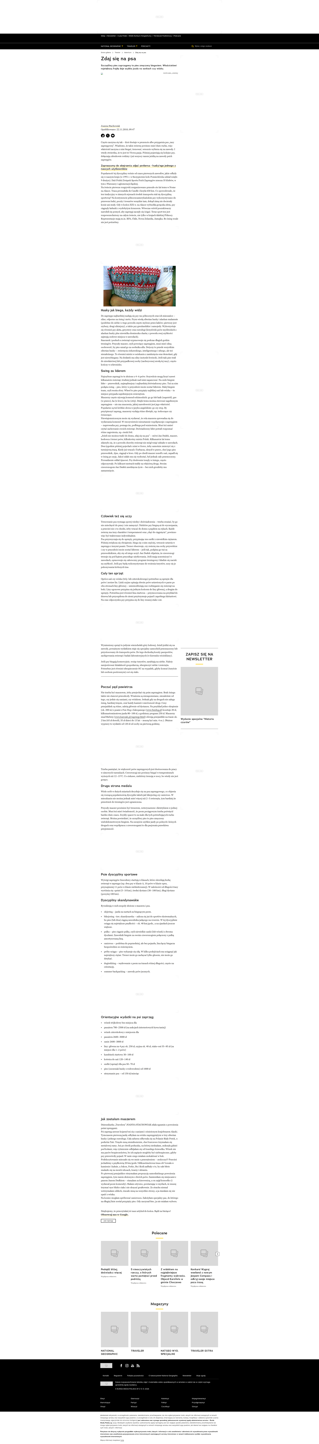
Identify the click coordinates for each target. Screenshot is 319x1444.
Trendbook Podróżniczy (162, 36)
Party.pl (134, 1402)
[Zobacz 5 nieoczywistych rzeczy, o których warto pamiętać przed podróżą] (144, 1253)
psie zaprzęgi (108, 1221)
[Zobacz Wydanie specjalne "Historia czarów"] (199, 691)
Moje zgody (201, 1376)
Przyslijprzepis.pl (198, 1402)
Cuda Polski (122, 36)
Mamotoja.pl (105, 1402)
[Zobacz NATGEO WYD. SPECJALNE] (174, 1329)
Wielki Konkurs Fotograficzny (140, 36)
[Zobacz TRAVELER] (144, 1329)
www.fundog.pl (154, 710)
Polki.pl (164, 1402)
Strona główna (106, 52)
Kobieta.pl (165, 1398)
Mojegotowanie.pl (199, 1398)
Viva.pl (102, 1406)
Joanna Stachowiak (110, 126)
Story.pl (195, 1406)
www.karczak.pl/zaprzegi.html (130, 717)
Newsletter (111, 36)
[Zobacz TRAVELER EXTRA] (204, 1329)
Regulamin (118, 1376)
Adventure (127, 52)
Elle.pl (102, 1398)
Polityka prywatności (135, 1376)
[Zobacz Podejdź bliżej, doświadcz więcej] (114, 1253)
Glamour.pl (135, 1398)
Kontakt (106, 1376)
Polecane (177, 36)
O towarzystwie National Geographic (163, 1376)
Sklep (103, 36)
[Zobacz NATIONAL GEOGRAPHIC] (114, 1329)
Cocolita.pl (165, 1406)
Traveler (117, 52)
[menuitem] (112, 46)
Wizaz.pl (134, 1406)
